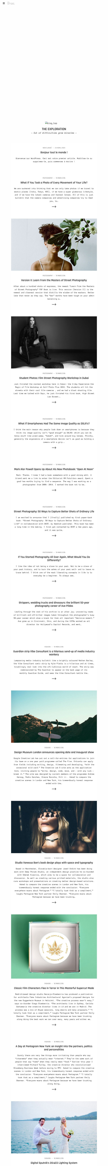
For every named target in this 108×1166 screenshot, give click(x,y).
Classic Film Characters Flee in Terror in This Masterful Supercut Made (54, 988)
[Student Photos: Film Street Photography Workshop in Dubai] (54, 342)
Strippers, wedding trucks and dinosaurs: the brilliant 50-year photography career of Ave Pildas (54, 604)
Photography (47, 178)
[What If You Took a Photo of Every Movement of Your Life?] (54, 207)
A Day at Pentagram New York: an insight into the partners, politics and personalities (54, 1047)
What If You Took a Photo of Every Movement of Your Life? (54, 182)
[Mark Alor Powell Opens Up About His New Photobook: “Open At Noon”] (54, 490)
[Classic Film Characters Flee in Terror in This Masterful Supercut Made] (54, 946)
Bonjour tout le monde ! (54, 152)
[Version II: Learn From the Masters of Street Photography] (54, 244)
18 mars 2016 (59, 748)
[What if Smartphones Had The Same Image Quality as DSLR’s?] (54, 448)
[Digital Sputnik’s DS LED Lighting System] (54, 1127)
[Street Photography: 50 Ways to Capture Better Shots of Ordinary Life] (54, 536)
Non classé (47, 148)
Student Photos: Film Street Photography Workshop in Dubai (54, 378)
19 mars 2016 (60, 178)
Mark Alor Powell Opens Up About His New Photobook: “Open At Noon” (54, 469)
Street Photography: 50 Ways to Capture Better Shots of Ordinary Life (54, 511)
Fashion (47, 647)
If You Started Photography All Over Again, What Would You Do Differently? (54, 558)
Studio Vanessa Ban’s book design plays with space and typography (54, 863)
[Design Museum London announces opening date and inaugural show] (54, 716)
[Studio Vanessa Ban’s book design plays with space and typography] (54, 827)
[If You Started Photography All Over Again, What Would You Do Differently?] (54, 581)
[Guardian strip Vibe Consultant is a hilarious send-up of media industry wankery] (54, 679)
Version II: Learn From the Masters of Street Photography (54, 280)
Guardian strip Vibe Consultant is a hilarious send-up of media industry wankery (54, 653)
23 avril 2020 (60, 148)
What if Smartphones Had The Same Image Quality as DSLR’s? (54, 423)
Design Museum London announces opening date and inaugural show (54, 752)
